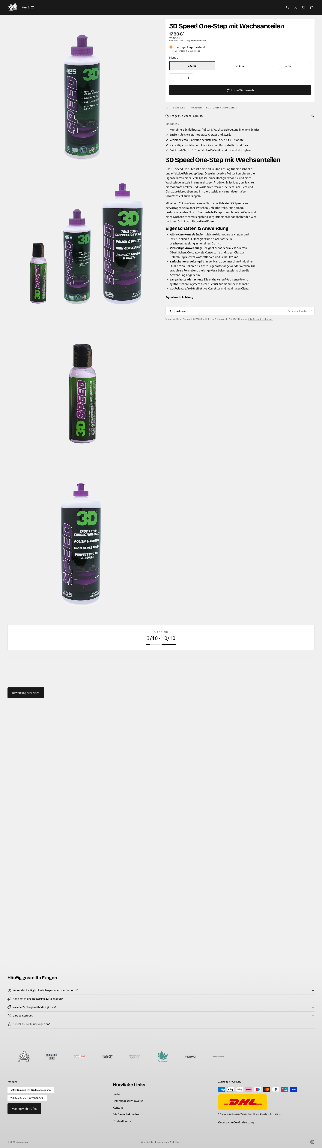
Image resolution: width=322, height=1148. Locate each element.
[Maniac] (15, 1056)
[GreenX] (126, 1056)
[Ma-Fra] (292, 1056)
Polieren (196, 107)
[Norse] (70, 1056)
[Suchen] (287, 7)
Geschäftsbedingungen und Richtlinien (161, 1141)
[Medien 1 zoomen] (82, 93)
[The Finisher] (237, 1056)
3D (166, 107)
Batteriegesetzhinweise (128, 1100)
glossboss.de (22, 1141)
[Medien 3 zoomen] (82, 393)
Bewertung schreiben (26, 692)
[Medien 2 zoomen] (82, 243)
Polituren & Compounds (221, 107)
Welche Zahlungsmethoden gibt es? (34, 1007)
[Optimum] (98, 1056)
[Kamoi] (153, 1056)
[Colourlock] (264, 1056)
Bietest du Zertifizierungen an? (31, 1024)
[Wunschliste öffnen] (304, 7)
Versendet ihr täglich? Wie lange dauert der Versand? (45, 990)
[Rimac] (209, 1056)
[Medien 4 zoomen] (82, 543)
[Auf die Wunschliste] (313, 115)
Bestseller (179, 107)
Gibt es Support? (23, 1015)
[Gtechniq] (42, 1056)
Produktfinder (122, 1121)
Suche (117, 1094)
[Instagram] (312, 1142)
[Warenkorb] (312, 7)
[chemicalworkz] (181, 1056)
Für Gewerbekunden (126, 1114)
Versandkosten (198, 40)
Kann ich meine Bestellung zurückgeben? (38, 998)
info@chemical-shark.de (260, 318)
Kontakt (118, 1107)
